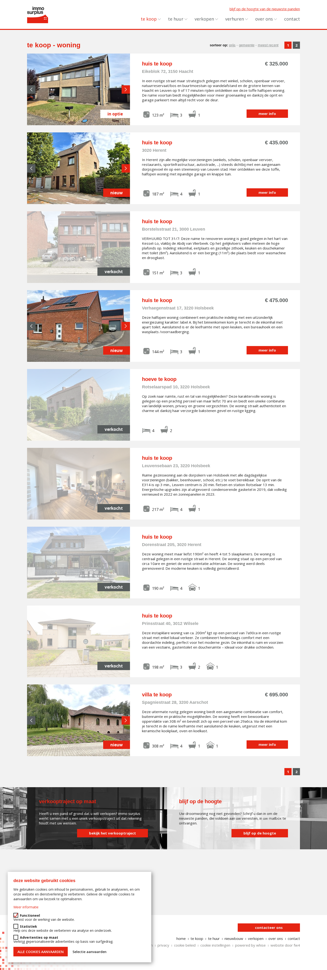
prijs (232, 45)
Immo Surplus (37, 14)
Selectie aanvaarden (90, 951)
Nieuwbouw (234, 938)
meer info (267, 113)
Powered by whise (250, 945)
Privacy (163, 945)
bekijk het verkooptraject (112, 833)
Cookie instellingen (215, 945)
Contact (292, 19)
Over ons (264, 19)
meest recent (268, 45)
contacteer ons (269, 927)
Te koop (149, 19)
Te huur (175, 19)
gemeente (246, 45)
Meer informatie (26, 907)
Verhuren (234, 19)
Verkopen (204, 19)
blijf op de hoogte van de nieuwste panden (265, 8)
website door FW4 (285, 945)
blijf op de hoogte (259, 833)
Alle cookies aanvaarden (40, 951)
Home (181, 938)
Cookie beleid (185, 945)
